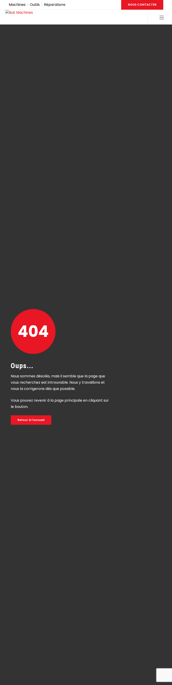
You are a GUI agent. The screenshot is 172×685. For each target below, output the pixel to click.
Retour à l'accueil (31, 420)
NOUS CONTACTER (142, 4)
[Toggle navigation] (161, 18)
